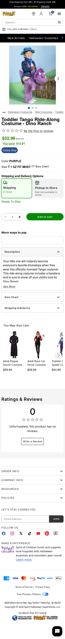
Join (56, 519)
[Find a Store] (33, 13)
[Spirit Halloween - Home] (9, 13)
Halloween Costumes (20, 112)
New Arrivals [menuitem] (16, 38)
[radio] (16, 188)
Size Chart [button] (42, 166)
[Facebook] (3, 533)
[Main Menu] (59, 13)
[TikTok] (29, 533)
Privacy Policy (42, 587)
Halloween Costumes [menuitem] (43, 38)
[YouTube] (38, 533)
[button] (32, 75)
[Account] (41, 13)
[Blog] (55, 533)
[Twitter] (21, 533)
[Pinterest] (47, 533)
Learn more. (24, 559)
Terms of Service (23, 587)
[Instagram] (12, 533)
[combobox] (32, 22)
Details (45, 6)
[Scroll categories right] (62, 37)
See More (9, 286)
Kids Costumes (43, 112)
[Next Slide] (58, 78)
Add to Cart (44, 216)
